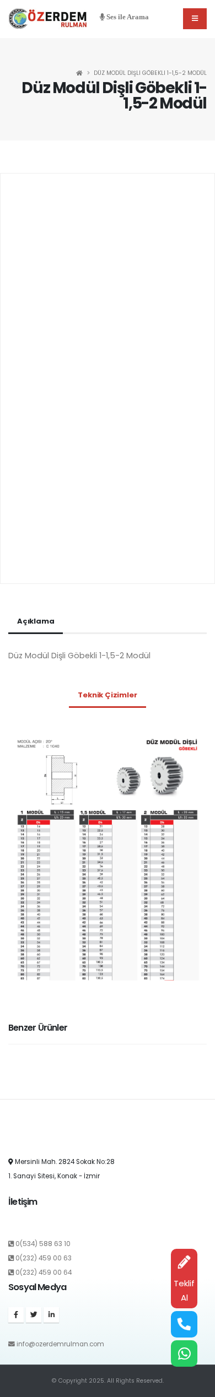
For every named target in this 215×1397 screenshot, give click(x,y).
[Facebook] (16, 1315)
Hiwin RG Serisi (35, 1084)
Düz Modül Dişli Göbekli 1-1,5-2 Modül (150, 73)
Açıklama (35, 621)
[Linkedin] (51, 1315)
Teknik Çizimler (107, 695)
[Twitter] (33, 1315)
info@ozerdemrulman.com (60, 1344)
